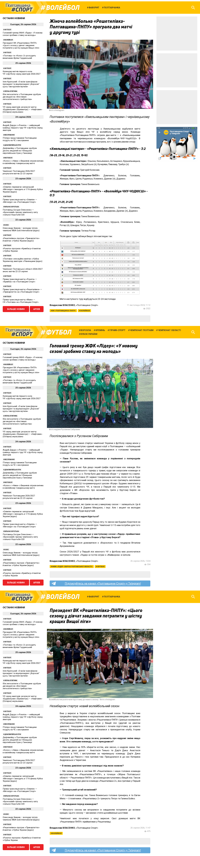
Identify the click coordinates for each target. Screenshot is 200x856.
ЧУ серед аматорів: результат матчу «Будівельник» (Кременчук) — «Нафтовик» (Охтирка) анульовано (22, 109)
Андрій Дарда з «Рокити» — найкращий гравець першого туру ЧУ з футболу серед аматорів (23, 127)
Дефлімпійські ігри (12, 145)
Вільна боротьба (11, 207)
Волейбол (63, 7)
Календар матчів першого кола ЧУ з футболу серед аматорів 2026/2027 (21, 72)
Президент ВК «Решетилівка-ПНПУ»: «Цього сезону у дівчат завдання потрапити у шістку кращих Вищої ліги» (21, 45)
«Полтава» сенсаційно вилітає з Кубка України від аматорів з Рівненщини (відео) (22, 260)
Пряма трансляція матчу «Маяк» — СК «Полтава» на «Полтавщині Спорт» (21, 300)
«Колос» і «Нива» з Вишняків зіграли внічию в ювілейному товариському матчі (23, 162)
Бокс (6, 225)
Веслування (9, 135)
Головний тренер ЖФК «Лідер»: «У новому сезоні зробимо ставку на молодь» (22, 33)
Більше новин (16, 309)
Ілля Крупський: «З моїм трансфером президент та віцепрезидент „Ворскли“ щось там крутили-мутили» (21, 84)
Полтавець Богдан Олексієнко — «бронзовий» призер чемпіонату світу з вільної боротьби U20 (20, 212)
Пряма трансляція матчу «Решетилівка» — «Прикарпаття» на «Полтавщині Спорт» (22, 290)
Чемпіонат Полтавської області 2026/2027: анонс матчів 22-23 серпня (23, 270)
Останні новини (14, 18)
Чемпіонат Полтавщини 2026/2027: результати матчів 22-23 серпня (19, 172)
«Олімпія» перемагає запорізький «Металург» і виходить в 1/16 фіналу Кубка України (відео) (23, 189)
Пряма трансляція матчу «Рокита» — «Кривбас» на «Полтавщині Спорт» (20, 280)
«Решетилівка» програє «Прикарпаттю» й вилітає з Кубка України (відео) (21, 239)
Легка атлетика (10, 91)
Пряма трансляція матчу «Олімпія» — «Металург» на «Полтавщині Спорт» (20, 200)
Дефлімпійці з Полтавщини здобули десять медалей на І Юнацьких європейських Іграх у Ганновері (20, 150)
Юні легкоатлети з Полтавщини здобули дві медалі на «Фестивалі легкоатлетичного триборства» (22, 96)
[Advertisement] (176, 33)
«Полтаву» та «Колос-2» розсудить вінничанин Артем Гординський (19, 56)
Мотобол (8, 158)
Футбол (7, 30)
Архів (36, 309)
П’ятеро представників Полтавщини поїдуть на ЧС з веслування (20, 139)
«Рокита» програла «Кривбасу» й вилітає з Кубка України (22, 249)
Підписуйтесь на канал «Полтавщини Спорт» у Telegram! (103, 583)
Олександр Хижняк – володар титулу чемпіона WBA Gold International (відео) (21, 229)
